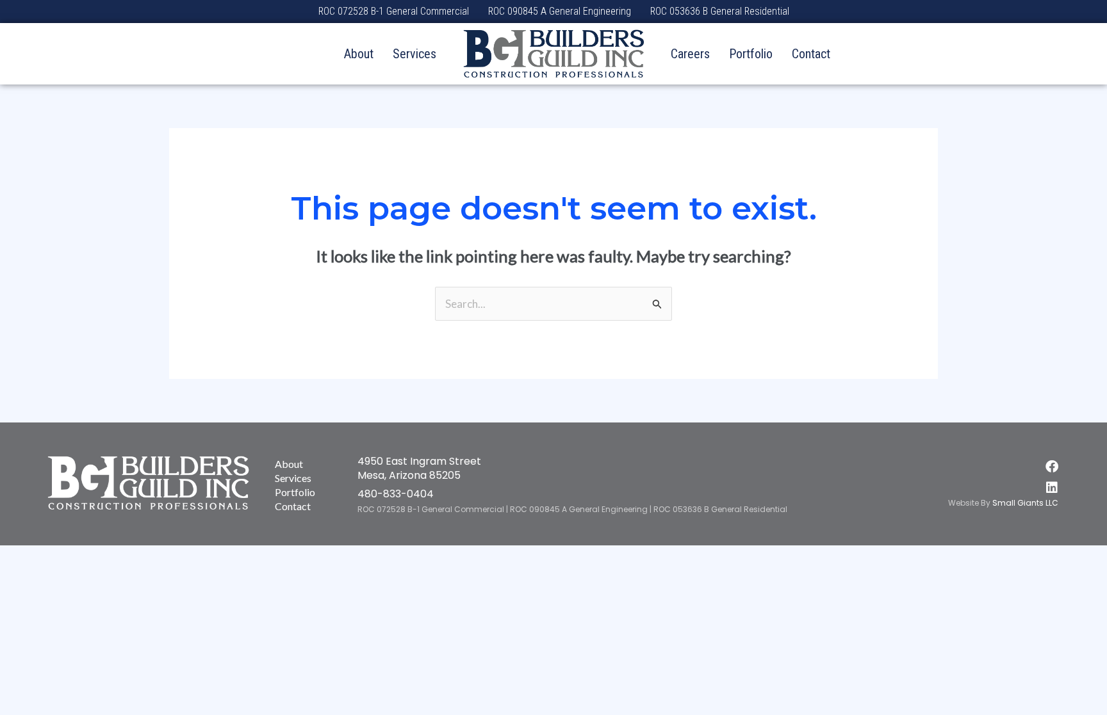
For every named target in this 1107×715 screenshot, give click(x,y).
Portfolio (751, 53)
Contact (811, 53)
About (358, 53)
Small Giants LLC (1025, 502)
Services (414, 53)
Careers (690, 53)
